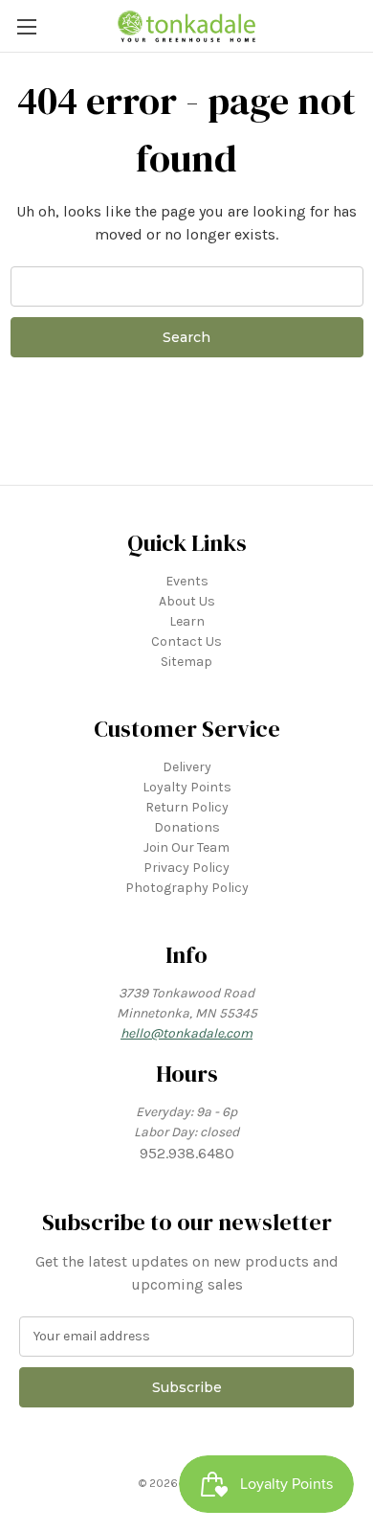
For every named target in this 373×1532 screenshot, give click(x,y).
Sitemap (186, 661)
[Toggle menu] (26, 26)
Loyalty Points (187, 787)
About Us (187, 601)
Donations (187, 827)
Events (186, 581)
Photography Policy (187, 888)
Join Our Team (186, 847)
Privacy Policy (186, 867)
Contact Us (186, 641)
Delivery (187, 767)
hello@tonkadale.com (186, 1033)
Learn (187, 621)
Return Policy (187, 807)
